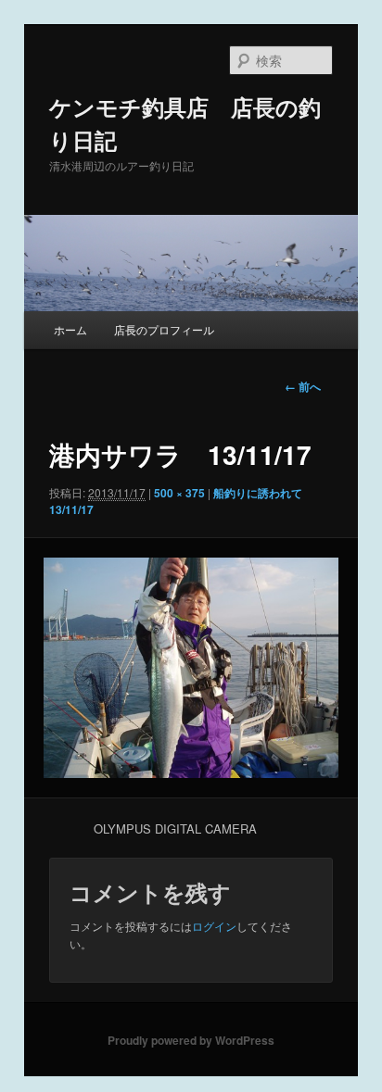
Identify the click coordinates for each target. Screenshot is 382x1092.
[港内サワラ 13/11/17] (190, 668)
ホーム (70, 329)
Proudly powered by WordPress (191, 1040)
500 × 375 (179, 492)
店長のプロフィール (164, 329)
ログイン (214, 926)
